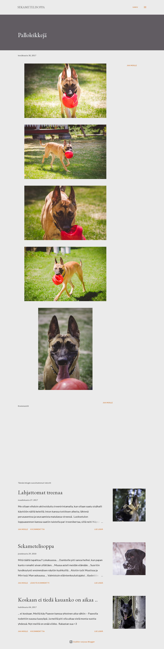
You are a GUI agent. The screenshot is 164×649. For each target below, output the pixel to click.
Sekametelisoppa (31, 7)
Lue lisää (98, 529)
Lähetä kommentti (39, 583)
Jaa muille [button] (132, 65)
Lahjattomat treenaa (40, 492)
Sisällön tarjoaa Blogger (84, 642)
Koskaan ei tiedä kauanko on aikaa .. (58, 599)
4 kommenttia (37, 529)
